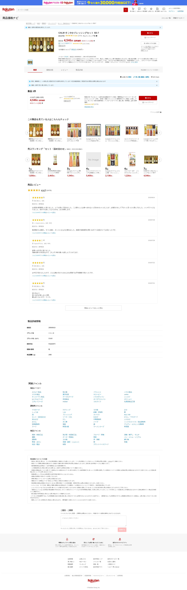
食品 (38, 23)
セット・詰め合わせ (64, 23)
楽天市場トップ (30, 23)
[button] (139, 10)
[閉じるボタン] (160, 27)
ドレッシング (52, 23)
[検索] (126, 10)
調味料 (44, 23)
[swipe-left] (27, 132)
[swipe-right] (159, 132)
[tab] (35, 70)
